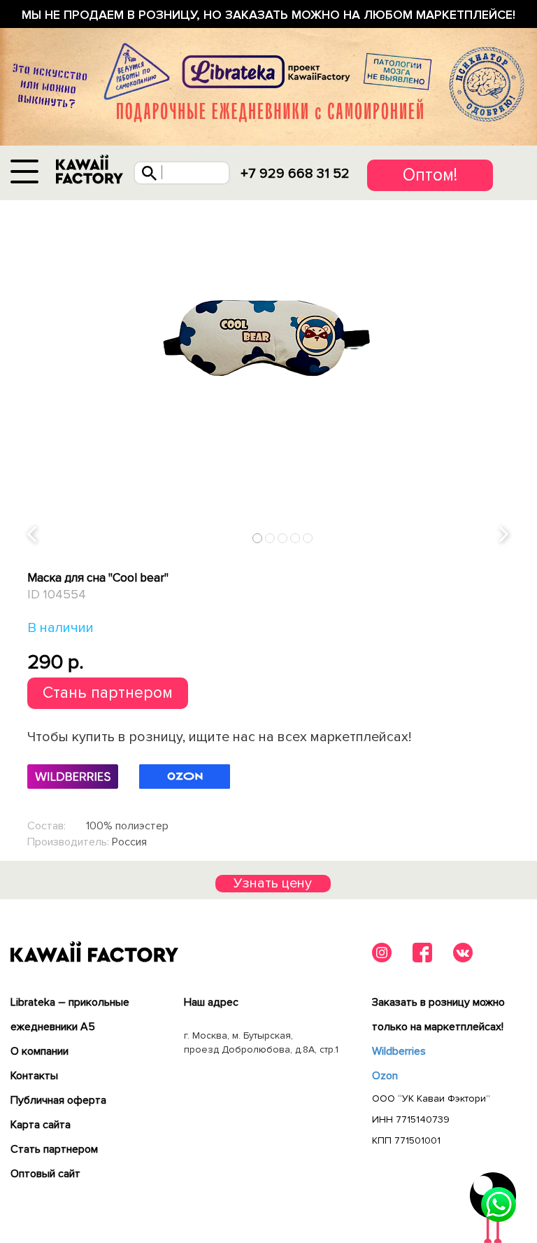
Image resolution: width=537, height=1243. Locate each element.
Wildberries (399, 1051)
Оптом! (430, 174)
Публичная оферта (58, 1100)
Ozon (385, 1076)
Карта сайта (40, 1125)
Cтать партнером (54, 1149)
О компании (39, 1051)
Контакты (34, 1076)
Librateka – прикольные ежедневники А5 (69, 1014)
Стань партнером (108, 693)
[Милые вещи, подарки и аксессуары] (89, 170)
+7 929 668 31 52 (295, 173)
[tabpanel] (268, 331)
